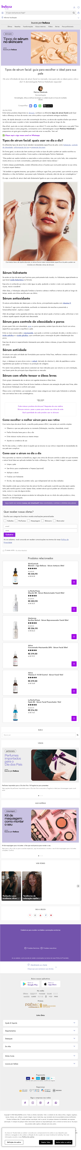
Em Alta (8, 1046)
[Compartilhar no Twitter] (35, 105)
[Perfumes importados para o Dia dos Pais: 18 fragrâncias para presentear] (40, 765)
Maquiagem (35, 521)
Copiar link (49, 106)
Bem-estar (60, 521)
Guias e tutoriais (40, 26)
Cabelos (10, 521)
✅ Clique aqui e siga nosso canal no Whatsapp (21, 135)
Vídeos (50, 26)
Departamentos (10, 1031)
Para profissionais (67, 26)
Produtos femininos (33, 948)
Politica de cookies (28, 1137)
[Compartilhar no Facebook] (30, 105)
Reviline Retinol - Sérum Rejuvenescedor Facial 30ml (48, 619)
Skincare (48, 521)
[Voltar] (3, 886)
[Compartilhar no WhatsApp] (39, 105)
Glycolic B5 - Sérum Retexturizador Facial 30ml (46, 592)
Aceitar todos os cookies (63, 1142)
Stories (57, 26)
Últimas (10, 26)
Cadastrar (9, 534)
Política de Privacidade (62, 958)
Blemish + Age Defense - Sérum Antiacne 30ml (46, 565)
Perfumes (22, 521)
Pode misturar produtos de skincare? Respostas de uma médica (40, 406)
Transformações (28, 26)
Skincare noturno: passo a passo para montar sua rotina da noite (40, 409)
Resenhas (17, 26)
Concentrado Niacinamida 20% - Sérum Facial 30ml (48, 646)
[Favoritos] (78, 7)
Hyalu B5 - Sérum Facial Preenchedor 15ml (44, 701)
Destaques (8, 1038)
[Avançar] (78, 886)
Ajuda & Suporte (11, 1023)
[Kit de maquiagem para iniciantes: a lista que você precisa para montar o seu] (40, 825)
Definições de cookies (14, 1142)
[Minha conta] (74, 7)
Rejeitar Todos (45, 1142)
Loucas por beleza (11, 1064)
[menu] (2, 13)
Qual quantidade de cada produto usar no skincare (40, 412)
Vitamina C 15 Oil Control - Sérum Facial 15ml (45, 674)
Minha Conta (9, 1056)
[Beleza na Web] (7, 7)
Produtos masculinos (49, 948)
